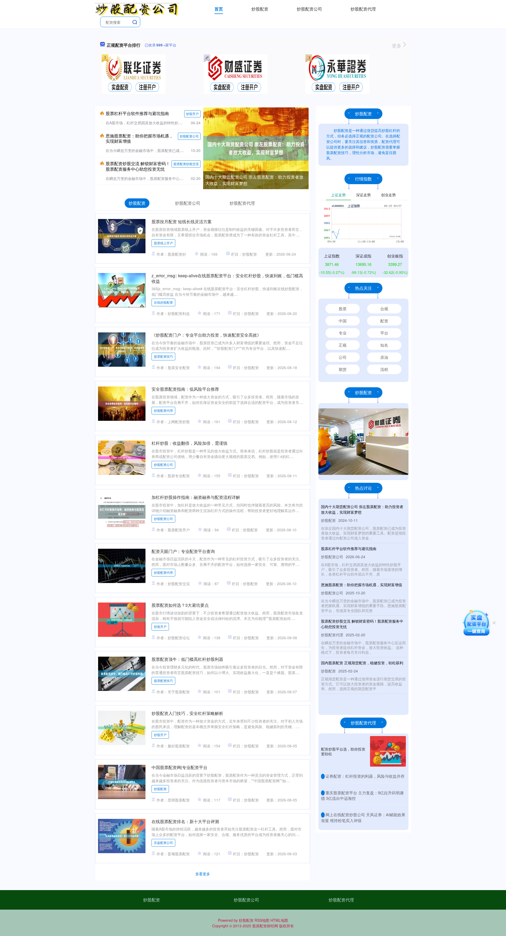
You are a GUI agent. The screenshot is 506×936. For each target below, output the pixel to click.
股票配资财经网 (265, 925)
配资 (384, 320)
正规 (343, 345)
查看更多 (202, 873)
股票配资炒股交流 (186, 163)
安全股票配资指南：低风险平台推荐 (185, 389)
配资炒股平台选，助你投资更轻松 (343, 751)
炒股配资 (259, 9)
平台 (384, 333)
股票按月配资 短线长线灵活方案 (182, 221)
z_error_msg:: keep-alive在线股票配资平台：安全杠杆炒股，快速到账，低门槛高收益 (227, 278)
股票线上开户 (163, 243)
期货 (343, 369)
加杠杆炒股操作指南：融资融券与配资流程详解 (196, 497)
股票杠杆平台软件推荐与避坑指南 (137, 113)
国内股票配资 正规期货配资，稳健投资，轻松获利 (362, 662)
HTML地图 (279, 920)
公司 (343, 357)
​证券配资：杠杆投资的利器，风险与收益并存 (365, 776)
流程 (384, 369)
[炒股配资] (137, 8)
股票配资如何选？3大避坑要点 (180, 605)
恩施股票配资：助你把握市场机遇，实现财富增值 (139, 138)
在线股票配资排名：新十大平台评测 (185, 821)
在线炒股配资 (163, 302)
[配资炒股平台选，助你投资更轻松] (388, 751)
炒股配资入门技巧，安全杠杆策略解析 (187, 713)
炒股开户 (192, 113)
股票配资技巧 (163, 356)
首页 (219, 9)
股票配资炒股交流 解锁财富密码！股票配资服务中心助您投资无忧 (138, 166)
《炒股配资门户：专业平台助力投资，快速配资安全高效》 (206, 335)
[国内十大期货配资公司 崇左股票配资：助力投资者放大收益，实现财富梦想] (256, 147)
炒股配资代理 (363, 9)
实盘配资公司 (163, 842)
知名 (384, 345)
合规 (384, 308)
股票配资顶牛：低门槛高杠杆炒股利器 (187, 659)
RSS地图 (262, 920)
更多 (397, 45)
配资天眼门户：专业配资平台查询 (183, 551)
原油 (384, 357)
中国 (343, 320)
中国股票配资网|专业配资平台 (179, 767)
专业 (343, 333)
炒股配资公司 (309, 9)
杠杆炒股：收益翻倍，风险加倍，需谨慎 (189, 443)
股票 (343, 308)
